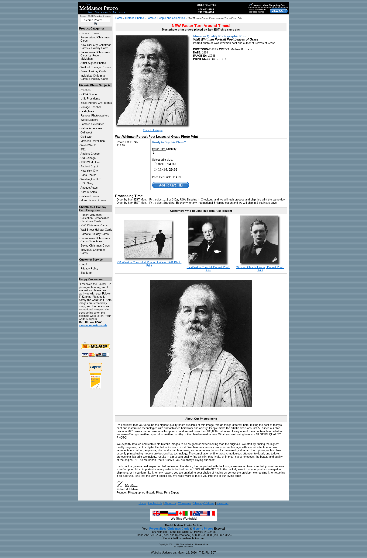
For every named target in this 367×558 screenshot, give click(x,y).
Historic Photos (89, 33)
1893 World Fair (90, 162)
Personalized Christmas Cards (169, 528)
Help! (83, 264)
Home (119, 18)
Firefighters (87, 111)
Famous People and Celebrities (166, 18)
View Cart (223, 503)
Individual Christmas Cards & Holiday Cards (94, 77)
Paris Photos (88, 175)
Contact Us (155, 503)
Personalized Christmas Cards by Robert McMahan (95, 55)
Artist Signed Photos (93, 62)
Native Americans (91, 128)
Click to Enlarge (152, 130)
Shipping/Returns (203, 503)
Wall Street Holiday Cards (96, 229)
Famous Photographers (94, 115)
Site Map (86, 272)
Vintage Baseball (90, 107)
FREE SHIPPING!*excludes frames (257, 11)
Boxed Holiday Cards (93, 71)
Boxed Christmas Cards (95, 245)
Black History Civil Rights (96, 102)
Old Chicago (88, 158)
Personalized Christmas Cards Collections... (95, 240)
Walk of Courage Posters (95, 67)
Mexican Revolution (92, 141)
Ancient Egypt (89, 166)
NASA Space (88, 94)
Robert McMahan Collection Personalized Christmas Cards (94, 218)
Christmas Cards (94, 225)
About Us (170, 503)
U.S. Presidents (90, 98)
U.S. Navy (86, 183)
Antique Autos (89, 187)
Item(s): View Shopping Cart (269, 5)
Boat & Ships (88, 191)
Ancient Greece (90, 153)
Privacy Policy (89, 268)
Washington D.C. (90, 179)
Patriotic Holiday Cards (94, 234)
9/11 (83, 149)
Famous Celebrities (92, 124)
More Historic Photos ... (95, 200)
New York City (89, 170)
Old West (86, 132)
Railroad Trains (89, 196)
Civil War (86, 136)
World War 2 (88, 145)
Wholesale (184, 503)
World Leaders (89, 119)
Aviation (85, 90)
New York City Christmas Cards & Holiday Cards (95, 46)
